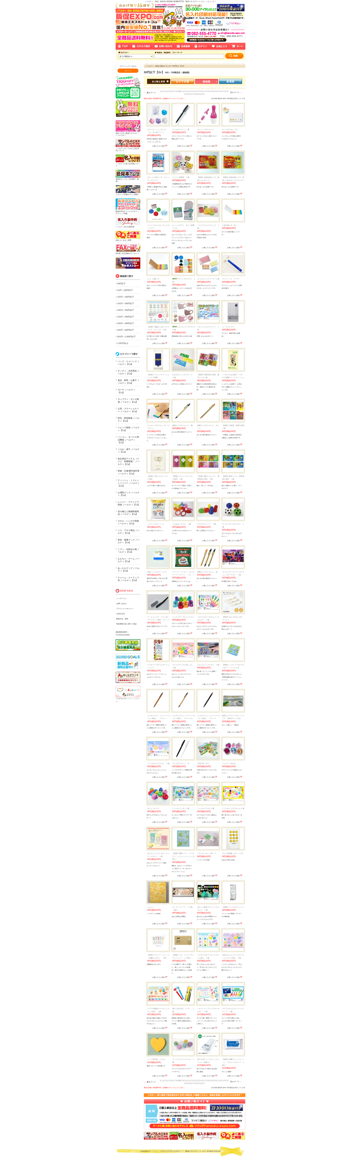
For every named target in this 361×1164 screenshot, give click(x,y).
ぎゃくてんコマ (153, 808)
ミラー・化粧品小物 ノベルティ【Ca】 (128, 550)
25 (186, 94)
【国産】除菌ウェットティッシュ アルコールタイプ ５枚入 (233, 1062)
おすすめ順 (182, 81)
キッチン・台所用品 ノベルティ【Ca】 (128, 372)
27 (193, 94)
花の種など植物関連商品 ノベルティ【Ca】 (128, 512)
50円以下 (121, 283)
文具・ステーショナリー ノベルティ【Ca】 (128, 410)
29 (199, 94)
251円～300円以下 (125, 317)
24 (228, 91)
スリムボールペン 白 (180, 763)
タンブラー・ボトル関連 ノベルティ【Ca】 (128, 400)
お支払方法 (120, 614)
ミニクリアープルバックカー (183, 617)
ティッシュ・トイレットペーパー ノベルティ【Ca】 (128, 483)
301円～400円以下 (125, 323)
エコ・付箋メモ (153, 279)
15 (198, 91)
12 (189, 91)
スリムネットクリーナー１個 (208, 279)
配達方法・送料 (122, 619)
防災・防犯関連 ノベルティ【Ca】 (128, 419)
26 (190, 94)
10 (182, 91)
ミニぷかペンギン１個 (180, 808)
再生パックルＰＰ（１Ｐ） (157, 572)
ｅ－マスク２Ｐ (228, 327)
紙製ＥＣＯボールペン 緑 (207, 572)
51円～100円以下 (125, 290)
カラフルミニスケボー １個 (208, 665)
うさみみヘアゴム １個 (181, 524)
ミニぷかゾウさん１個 (205, 808)
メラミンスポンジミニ (155, 524)
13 (192, 91)
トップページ (121, 598)
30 (202, 94)
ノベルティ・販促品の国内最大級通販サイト (167, 1151)
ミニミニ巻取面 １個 (180, 177)
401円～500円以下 (125, 330)
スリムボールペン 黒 (180, 129)
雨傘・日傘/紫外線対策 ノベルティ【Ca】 (128, 472)
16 (202, 91)
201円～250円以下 (125, 310)
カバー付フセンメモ (229, 129)
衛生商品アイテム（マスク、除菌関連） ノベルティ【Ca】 (128, 461)
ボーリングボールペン (205, 129)
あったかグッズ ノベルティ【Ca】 (128, 569)
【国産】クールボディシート (233, 907)
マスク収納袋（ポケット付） (233, 853)
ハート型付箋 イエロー (156, 1059)
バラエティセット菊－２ (206, 853)
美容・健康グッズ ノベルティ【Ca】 (128, 541)
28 (196, 94)
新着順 (231, 81)
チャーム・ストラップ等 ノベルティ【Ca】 (128, 579)
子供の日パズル (203, 763)
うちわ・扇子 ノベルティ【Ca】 (128, 450)
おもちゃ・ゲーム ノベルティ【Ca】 (128, 560)
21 (218, 91)
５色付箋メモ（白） (229, 225)
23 (224, 91)
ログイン (128, 71)
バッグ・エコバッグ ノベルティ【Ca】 (128, 362)
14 (195, 91)
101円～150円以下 (125, 297)
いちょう (150, 907)
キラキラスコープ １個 (206, 524)
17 (205, 91)
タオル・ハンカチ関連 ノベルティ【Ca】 (128, 522)
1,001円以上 (122, 343)
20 (215, 91)
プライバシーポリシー (124, 609)
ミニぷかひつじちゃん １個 (158, 763)
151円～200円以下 (125, 303)
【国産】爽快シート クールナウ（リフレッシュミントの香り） (183, 856)
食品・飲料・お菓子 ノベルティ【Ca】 (128, 381)
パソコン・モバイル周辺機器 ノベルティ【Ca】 (128, 440)
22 (221, 91)
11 (185, 91)
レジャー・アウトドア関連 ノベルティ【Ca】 (129, 503)
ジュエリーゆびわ (229, 763)
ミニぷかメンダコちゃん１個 (233, 808)
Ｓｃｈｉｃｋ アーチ (230, 279)
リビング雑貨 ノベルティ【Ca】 (128, 428)
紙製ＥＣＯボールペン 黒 (182, 425)
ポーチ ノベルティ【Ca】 (126, 391)
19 (211, 91)
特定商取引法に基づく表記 (126, 624)
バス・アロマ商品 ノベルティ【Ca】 (128, 531)
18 (208, 91)
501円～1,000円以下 (126, 336)
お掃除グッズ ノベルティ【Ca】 (128, 494)
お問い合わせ (121, 604)
